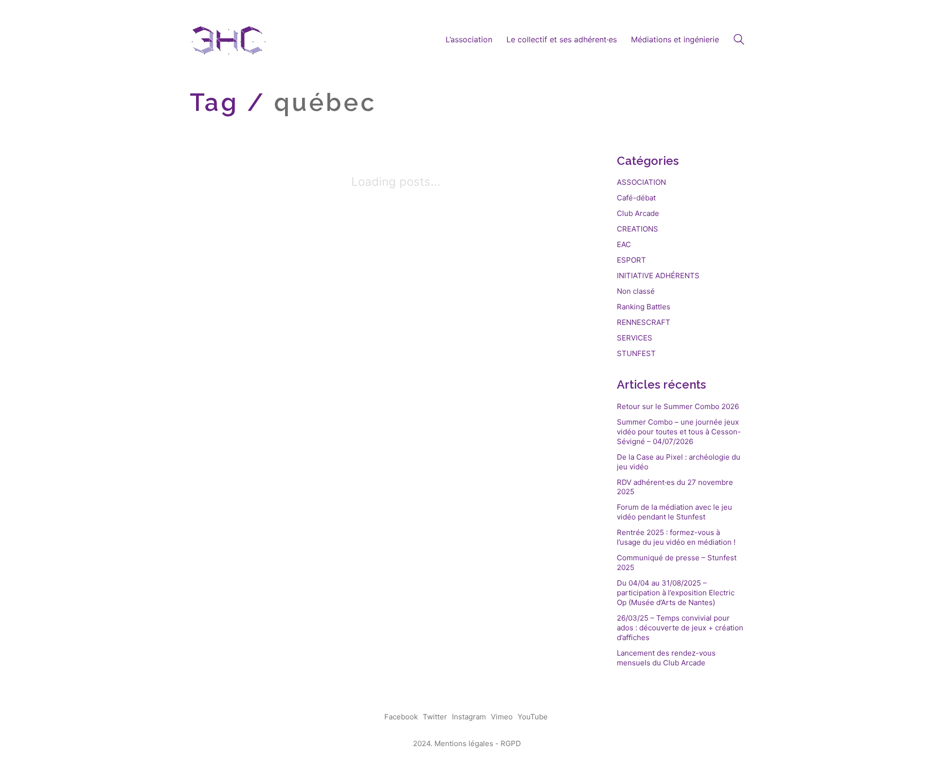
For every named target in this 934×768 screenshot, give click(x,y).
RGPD (511, 743)
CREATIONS (637, 228)
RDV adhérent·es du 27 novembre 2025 (675, 487)
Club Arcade (638, 213)
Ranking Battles (643, 306)
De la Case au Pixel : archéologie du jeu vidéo (678, 461)
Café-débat (636, 197)
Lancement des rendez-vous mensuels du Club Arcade (666, 657)
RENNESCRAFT (643, 322)
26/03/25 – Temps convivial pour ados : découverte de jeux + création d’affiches (680, 627)
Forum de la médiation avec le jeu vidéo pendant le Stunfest (674, 511)
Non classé (636, 291)
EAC (624, 244)
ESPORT (631, 260)
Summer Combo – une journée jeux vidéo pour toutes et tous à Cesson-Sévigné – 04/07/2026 (679, 431)
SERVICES (634, 337)
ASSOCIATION (641, 182)
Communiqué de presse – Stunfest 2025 (676, 562)
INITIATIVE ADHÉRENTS (658, 275)
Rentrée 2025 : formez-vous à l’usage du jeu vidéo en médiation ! (676, 537)
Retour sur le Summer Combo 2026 (678, 406)
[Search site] (739, 40)
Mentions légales (463, 743)
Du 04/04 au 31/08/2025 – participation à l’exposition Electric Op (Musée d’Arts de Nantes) (676, 592)
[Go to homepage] (229, 39)
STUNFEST (636, 353)
